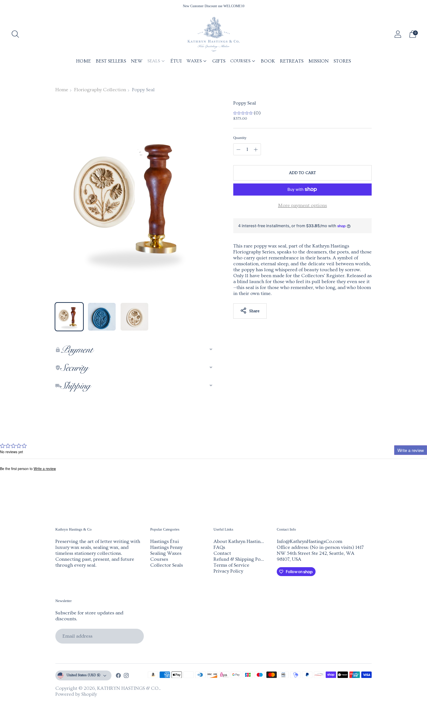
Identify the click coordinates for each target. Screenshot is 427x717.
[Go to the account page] (398, 34)
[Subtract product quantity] (256, 150)
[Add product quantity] (238, 150)
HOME (83, 61)
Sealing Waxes (165, 553)
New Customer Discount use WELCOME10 (213, 6)
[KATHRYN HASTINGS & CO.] (213, 34)
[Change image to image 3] (134, 317)
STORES (342, 61)
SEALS (153, 61)
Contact (222, 553)
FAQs (219, 547)
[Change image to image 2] (102, 317)
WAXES (194, 61)
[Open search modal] (15, 34)
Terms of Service (231, 565)
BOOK (268, 61)
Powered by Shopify (76, 694)
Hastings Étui (164, 541)
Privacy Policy (228, 571)
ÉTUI (176, 61)
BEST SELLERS (111, 61)
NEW (136, 61)
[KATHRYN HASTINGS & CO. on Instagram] (126, 676)
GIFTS (218, 61)
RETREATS (291, 61)
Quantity (240, 138)
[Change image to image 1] (69, 317)
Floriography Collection (100, 89)
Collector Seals (166, 565)
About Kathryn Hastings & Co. (246, 541)
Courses (159, 559)
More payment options (302, 205)
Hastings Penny (166, 547)
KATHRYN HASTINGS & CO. (128, 688)
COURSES (240, 61)
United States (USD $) (83, 675)
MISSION (318, 61)
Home (61, 89)
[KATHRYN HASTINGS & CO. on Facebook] (118, 676)
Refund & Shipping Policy (241, 559)
